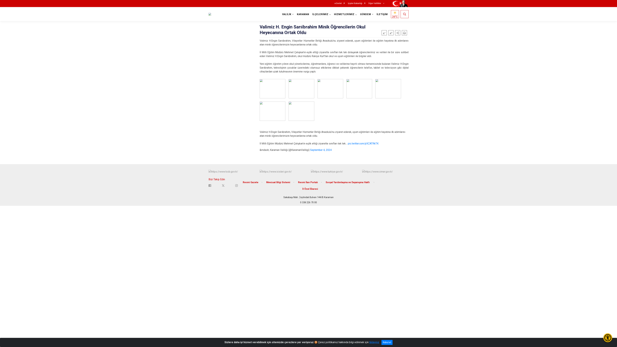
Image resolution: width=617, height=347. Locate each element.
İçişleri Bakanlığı (355, 3)
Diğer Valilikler (375, 3)
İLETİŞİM (382, 14)
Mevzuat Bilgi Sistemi (278, 182)
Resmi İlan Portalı (308, 182)
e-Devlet (338, 3)
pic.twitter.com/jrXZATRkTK (363, 143)
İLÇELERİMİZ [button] (320, 14)
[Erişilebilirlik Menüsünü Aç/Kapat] (607, 337)
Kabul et (387, 342)
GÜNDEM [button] (365, 14)
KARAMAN (303, 14)
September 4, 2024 (321, 149)
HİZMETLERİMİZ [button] (344, 14)
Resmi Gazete (250, 182)
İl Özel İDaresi (310, 189)
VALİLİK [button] (286, 14)
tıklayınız (374, 342)
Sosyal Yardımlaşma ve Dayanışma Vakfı (348, 182)
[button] (397, 32)
